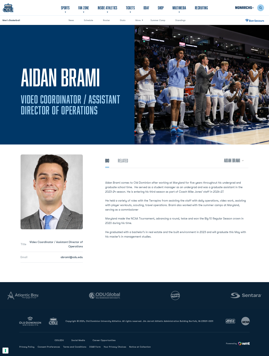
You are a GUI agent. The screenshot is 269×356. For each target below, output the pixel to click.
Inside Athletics (107, 7)
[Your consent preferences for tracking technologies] (5, 351)
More (138, 20)
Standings (180, 20)
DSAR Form (95, 347)
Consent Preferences (49, 347)
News (71, 20)
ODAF (146, 7)
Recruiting (201, 7)
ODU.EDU (59, 340)
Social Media (78, 340)
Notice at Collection (140, 347)
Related (123, 160)
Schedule (88, 20)
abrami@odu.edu (72, 257)
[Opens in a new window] (230, 321)
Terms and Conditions (74, 347)
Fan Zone (83, 7)
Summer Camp (159, 20)
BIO (107, 160)
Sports (65, 7)
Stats (122, 20)
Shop (161, 7)
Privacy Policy (26, 347)
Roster (106, 20)
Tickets (130, 7)
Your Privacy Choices (115, 347)
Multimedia (179, 7)
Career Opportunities (104, 340)
